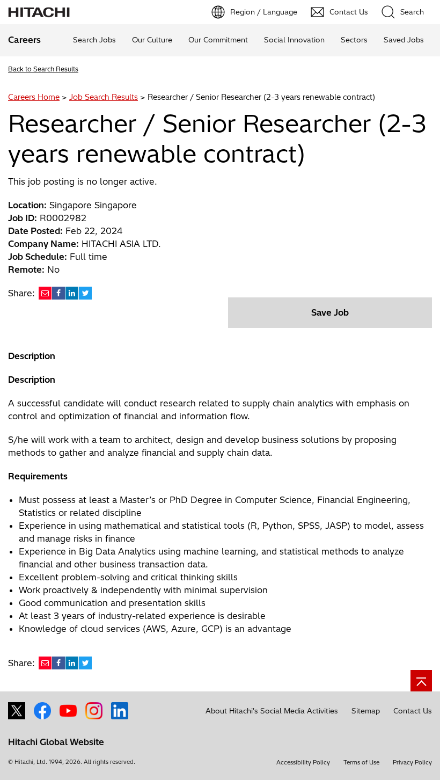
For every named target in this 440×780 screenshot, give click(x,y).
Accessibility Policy (303, 762)
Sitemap (365, 710)
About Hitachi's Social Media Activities (272, 710)
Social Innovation (294, 39)
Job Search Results (103, 97)
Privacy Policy (412, 762)
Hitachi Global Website (56, 742)
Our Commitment (218, 39)
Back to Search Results (43, 69)
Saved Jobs (404, 39)
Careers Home (34, 97)
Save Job (330, 312)
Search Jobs (94, 39)
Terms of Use (361, 762)
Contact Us (412, 710)
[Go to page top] (421, 680)
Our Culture (152, 39)
